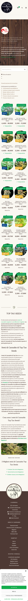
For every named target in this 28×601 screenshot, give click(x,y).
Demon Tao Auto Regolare (15, 469)
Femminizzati (14, 526)
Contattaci (15, 510)
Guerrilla (14, 550)
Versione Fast (14, 534)
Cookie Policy (7, 599)
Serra (14, 541)
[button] (26, 571)
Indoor (14, 543)
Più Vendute (14, 559)
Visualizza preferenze (14, 595)
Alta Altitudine (14, 548)
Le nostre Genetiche (15, 508)
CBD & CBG (14, 532)
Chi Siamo (15, 506)
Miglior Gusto (14, 561)
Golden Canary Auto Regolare (15, 474)
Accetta (14, 587)
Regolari (14, 530)
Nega (14, 591)
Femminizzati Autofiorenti (14, 528)
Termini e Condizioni (15, 512)
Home (2, 38)
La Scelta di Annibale (14, 557)
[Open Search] (22, 8)
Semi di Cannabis (14, 38)
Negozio (7, 38)
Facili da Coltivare (14, 565)
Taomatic (5, 382)
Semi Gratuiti (15, 518)
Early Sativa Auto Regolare (15, 472)
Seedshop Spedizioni (14, 514)
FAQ (15, 516)
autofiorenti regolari (18, 322)
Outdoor (14, 546)
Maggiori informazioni (8, 57)
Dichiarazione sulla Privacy (17, 599)
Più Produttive (14, 563)
